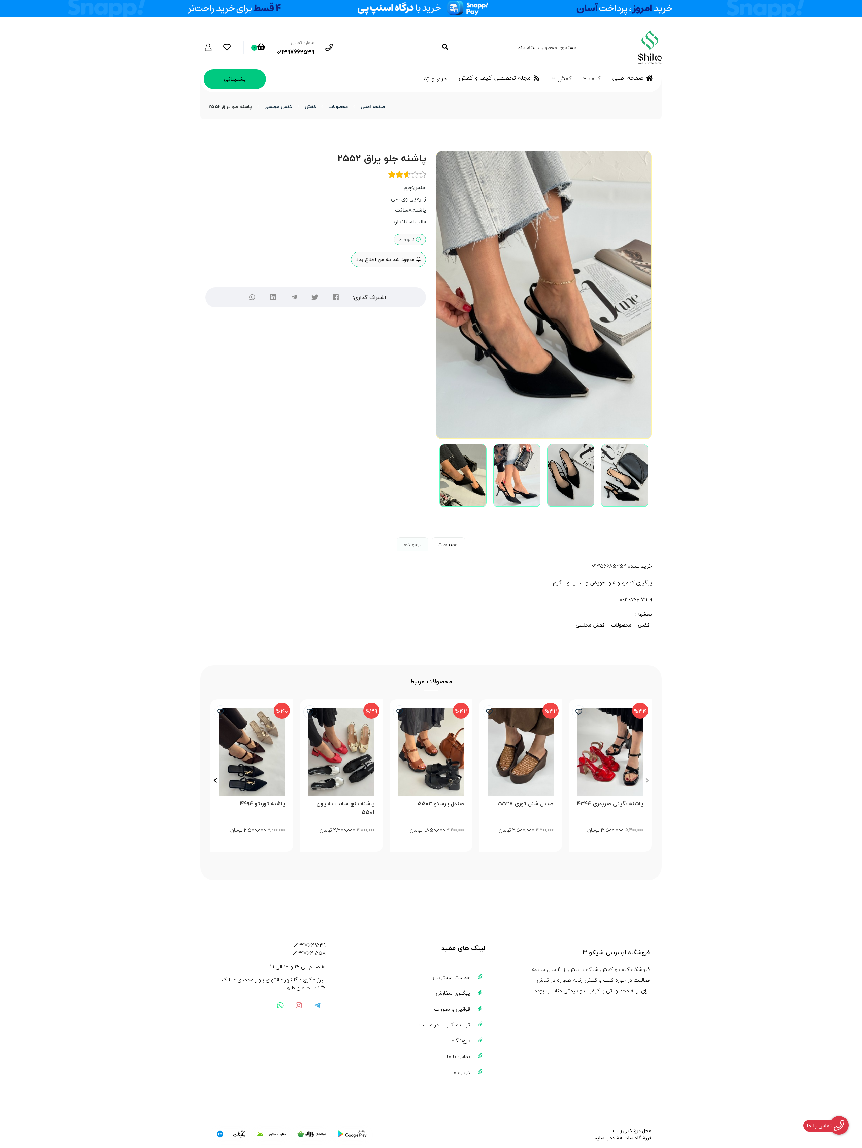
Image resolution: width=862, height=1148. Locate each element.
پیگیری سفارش (453, 993)
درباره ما (461, 1072)
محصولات (338, 106)
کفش (564, 78)
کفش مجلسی (278, 106)
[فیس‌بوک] (336, 297)
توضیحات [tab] (448, 544)
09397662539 (309, 945)
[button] (647, 780)
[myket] (231, 1134)
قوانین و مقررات (452, 1009)
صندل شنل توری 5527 (526, 803)
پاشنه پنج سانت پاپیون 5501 (345, 807)
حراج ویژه (435, 78)
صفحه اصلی (627, 78)
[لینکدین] (273, 297)
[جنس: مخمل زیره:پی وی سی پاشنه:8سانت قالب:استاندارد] (252, 752)
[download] (271, 1134)
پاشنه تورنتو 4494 (262, 803)
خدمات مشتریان (451, 977)
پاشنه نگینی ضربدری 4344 (610, 803)
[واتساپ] (252, 297)
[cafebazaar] (312, 1134)
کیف (595, 78)
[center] (445, 47)
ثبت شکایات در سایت (444, 1024)
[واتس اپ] (280, 1005)
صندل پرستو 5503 (441, 803)
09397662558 (309, 953)
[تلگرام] (294, 297)
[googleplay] (352, 1134)
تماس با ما (458, 1056)
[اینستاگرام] (298, 1005)
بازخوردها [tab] (412, 544)
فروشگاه (461, 1040)
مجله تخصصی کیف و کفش (495, 78)
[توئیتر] (315, 297)
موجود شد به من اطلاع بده (386, 259)
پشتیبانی (235, 79)
